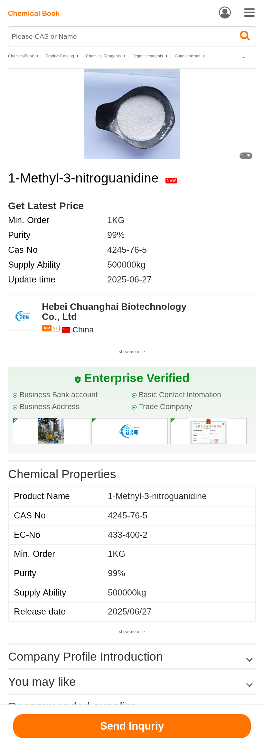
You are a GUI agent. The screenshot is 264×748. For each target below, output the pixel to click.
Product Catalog (60, 56)
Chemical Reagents (103, 56)
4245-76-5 (127, 250)
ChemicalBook (21, 56)
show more (129, 351)
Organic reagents (148, 56)
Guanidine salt (187, 56)
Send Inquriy (132, 726)
